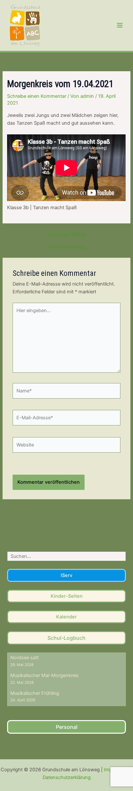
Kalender (66, 617)
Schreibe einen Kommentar (36, 96)
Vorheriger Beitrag (66, 234)
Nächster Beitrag (66, 246)
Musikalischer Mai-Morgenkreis (44, 675)
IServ (66, 575)
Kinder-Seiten (67, 596)
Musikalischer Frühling (34, 693)
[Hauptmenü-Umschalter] (120, 25)
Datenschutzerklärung (67, 777)
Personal (66, 727)
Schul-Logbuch (66, 638)
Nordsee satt (24, 658)
